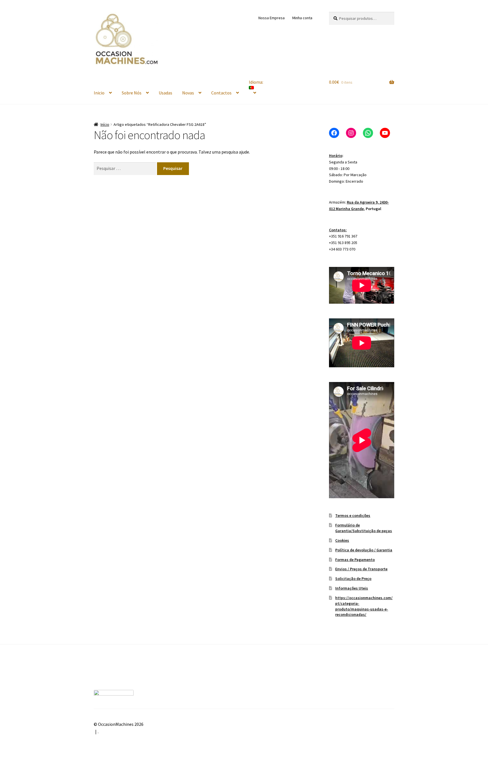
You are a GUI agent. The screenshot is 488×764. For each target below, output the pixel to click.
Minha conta (302, 17)
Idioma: (256, 82)
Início (105, 124)
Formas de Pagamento (355, 559)
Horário (335, 155)
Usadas (165, 93)
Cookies (342, 540)
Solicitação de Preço (353, 578)
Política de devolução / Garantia (363, 550)
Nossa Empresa (271, 17)
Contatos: (338, 229)
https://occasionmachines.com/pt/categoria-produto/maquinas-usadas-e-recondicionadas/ (364, 606)
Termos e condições (352, 515)
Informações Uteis (351, 588)
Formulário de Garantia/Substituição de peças (363, 528)
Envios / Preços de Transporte (361, 568)
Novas (188, 93)
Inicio (99, 93)
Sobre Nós (131, 93)
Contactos (221, 93)
